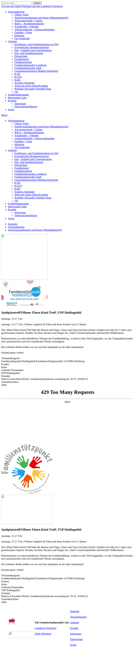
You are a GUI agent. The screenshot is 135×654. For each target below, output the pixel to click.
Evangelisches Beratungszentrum (31, 47)
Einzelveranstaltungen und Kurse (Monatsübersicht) (41, 17)
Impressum (20, 103)
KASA (18, 77)
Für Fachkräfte (22, 38)
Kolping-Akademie (24, 82)
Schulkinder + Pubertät (26, 26)
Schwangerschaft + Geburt (28, 20)
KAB (17, 74)
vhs (16, 91)
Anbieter (12, 41)
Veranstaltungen (16, 11)
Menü (4, 115)
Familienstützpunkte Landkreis (30, 65)
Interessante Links (17, 97)
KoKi (17, 79)
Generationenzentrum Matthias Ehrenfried (36, 71)
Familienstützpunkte (18, 94)
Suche (11, 109)
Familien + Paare (23, 32)
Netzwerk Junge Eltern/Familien (31, 85)
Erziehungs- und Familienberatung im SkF (36, 44)
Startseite (12, 224)
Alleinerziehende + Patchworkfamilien (34, 29)
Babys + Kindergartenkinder (29, 23)
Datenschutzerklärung (25, 106)
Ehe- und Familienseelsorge (28, 53)
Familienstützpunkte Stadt (27, 68)
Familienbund (21, 59)
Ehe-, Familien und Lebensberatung (33, 50)
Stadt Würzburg (43, 633)
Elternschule (20, 56)
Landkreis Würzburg (45, 628)
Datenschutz (76, 639)
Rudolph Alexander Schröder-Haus (32, 88)
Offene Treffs (21, 14)
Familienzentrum (23, 62)
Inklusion (19, 35)
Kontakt (12, 100)
